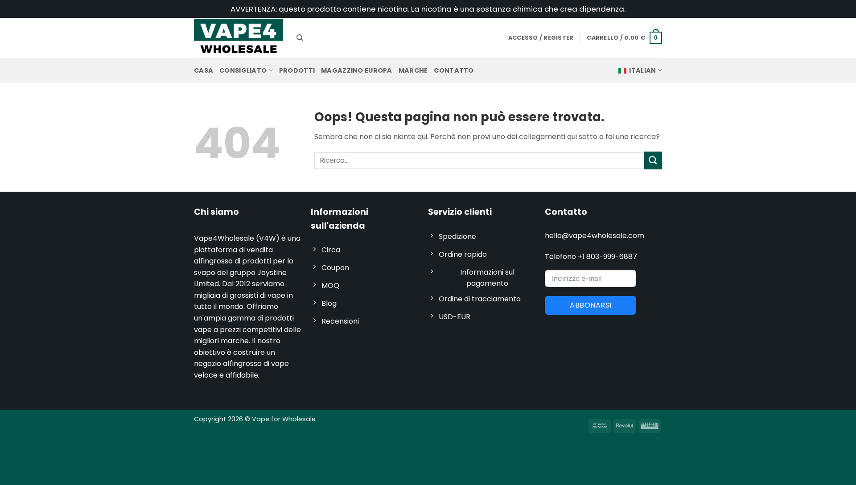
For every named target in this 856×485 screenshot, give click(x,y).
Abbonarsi (590, 305)
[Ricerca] (299, 37)
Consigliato (243, 70)
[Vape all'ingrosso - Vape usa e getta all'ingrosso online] (238, 38)
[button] (624, 37)
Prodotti (297, 70)
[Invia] (653, 160)
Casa (203, 70)
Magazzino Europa (356, 70)
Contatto (453, 70)
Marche (413, 70)
